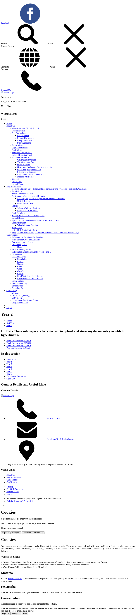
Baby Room (17, 298)
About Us (10, 126)
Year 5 (9, 371)
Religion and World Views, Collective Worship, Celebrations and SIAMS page (45, 232)
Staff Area (10, 323)
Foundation (22, 259)
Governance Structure (26, 160)
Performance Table (25, 203)
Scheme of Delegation (26, 172)
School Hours (18, 218)
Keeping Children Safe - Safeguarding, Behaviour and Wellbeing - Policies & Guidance (49, 189)
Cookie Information (14, 489)
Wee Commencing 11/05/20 (18, 348)
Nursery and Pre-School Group (25, 300)
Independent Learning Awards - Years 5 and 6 (31, 252)
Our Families (12, 235)
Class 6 (20, 273)
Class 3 (20, 266)
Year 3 (9, 366)
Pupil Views (17, 150)
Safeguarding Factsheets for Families (27, 237)
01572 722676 (53, 418)
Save (25, 614)
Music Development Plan (22, 194)
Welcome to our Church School (25, 128)
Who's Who (17, 181)
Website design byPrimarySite (20, 501)
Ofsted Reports (23, 201)
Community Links (19, 244)
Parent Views (17, 145)
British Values (23, 135)
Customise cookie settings (33, 533)
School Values (18, 184)
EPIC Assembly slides (21, 249)
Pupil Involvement (19, 148)
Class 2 (20, 264)
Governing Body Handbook (29, 169)
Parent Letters (18, 281)
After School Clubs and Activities (26, 240)
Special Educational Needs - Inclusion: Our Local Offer (35, 220)
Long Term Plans (24, 140)
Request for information (22, 152)
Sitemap (9, 487)
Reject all (5, 533)
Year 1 (9, 362)
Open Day (10, 379)
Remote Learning (19, 283)
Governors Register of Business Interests (34, 167)
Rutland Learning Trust (22, 155)
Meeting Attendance (25, 177)
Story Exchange (24, 143)
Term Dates (17, 227)
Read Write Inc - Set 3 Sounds (30, 276)
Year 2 (9, 325)
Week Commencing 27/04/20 (18, 343)
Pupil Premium (18, 213)
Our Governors (23, 164)
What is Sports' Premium (27, 225)
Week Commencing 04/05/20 (18, 345)
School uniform (18, 288)
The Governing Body (26, 162)
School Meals (17, 286)
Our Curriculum (18, 133)
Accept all (16, 533)
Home (9, 123)
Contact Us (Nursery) (21, 295)
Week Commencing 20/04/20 (18, 340)
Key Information (13, 186)
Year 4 (9, 369)
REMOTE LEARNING (27, 211)
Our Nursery (11, 290)
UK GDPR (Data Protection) (24, 230)
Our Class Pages (19, 257)
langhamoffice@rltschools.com (60, 439)
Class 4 (20, 269)
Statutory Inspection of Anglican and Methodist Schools (41, 198)
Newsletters (17, 254)
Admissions (17, 191)
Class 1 (20, 261)
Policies (15, 206)
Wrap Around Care (20, 303)
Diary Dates (17, 247)
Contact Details (18, 131)
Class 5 (20, 271)
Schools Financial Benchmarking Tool (28, 215)
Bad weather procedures (22, 242)
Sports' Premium (19, 223)
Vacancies (16, 179)
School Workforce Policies (28, 208)
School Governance (20, 157)
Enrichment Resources (16, 376)
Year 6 (9, 374)
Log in (9, 307)
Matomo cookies (15, 578)
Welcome (16, 293)
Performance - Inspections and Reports (28, 196)
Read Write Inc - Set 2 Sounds (30, 278)
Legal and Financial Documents (30, 174)
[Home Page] (7, 92)
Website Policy (12, 491)
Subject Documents (25, 138)
